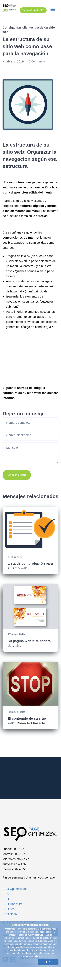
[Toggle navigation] (52, 9)
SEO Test (9, 909)
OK (48, 962)
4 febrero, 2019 (14, 61)
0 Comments (37, 61)
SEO (6, 899)
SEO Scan (10, 914)
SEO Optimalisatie (15, 889)
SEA (6, 894)
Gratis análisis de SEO (33, 10)
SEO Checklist (12, 904)
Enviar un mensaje (17, 475)
